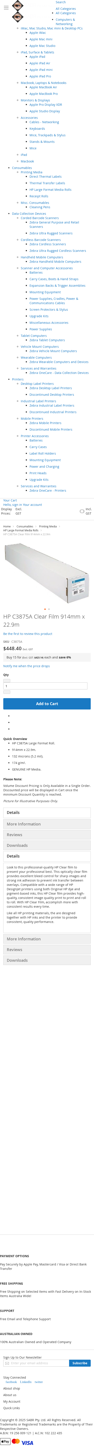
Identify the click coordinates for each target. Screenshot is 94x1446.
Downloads (17, 845)
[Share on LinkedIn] (13, 729)
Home (7, 526)
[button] (45, 609)
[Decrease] (6, 680)
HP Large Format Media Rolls (20, 530)
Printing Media (48, 526)
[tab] (47, 813)
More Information (24, 824)
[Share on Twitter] (13, 722)
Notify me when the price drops (26, 666)
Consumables (25, 526)
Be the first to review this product (27, 634)
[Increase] (6, 692)
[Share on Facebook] (13, 716)
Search (61, 2)
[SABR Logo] (34, 11)
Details (13, 812)
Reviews (14, 834)
